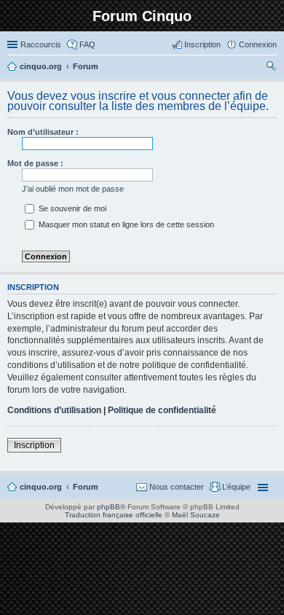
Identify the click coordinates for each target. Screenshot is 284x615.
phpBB (108, 507)
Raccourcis (40, 44)
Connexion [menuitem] (258, 44)
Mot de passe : (35, 163)
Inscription (34, 445)
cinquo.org (41, 486)
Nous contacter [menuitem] (176, 486)
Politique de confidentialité (162, 410)
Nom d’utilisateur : (43, 132)
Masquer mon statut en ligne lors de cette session (125, 224)
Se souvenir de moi (71, 208)
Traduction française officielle (113, 515)
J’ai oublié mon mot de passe (73, 188)
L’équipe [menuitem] (236, 486)
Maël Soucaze (196, 515)
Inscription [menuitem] (202, 44)
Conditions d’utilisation (54, 410)
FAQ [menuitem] (87, 44)
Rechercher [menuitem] (271, 68)
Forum (85, 486)
